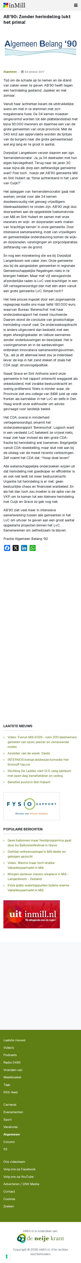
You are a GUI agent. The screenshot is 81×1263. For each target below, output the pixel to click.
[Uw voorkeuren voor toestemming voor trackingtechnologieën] (6, 1256)
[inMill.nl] (14, 5)
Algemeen (10, 71)
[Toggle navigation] (76, 5)
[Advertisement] (40, 596)
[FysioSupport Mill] (31, 806)
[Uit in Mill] (31, 914)
